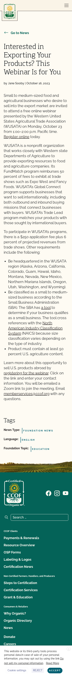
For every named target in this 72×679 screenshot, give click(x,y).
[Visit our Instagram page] (57, 493)
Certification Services (21, 590)
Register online (16, 137)
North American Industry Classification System (35, 328)
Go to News (20, 33)
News (8, 628)
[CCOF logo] (9, 11)
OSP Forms (12, 552)
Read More (52, 663)
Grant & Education (18, 597)
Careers (10, 644)
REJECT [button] (37, 670)
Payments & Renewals (21, 538)
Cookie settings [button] (17, 670)
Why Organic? (15, 613)
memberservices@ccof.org (26, 393)
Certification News (18, 567)
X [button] (68, 649)
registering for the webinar (26, 373)
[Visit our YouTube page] (65, 493)
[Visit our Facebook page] (48, 493)
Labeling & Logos (17, 559)
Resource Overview (19, 545)
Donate (9, 637)
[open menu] (66, 5)
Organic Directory (18, 620)
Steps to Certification (20, 583)
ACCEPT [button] (55, 670)
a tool (46, 307)
